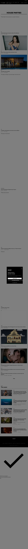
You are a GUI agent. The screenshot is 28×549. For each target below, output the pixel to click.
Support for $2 (15, 278)
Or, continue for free (14, 282)
